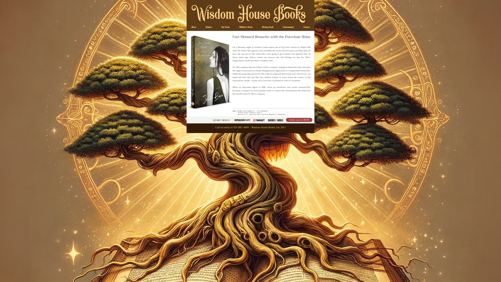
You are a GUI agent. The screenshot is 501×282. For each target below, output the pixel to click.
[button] (310, 5)
